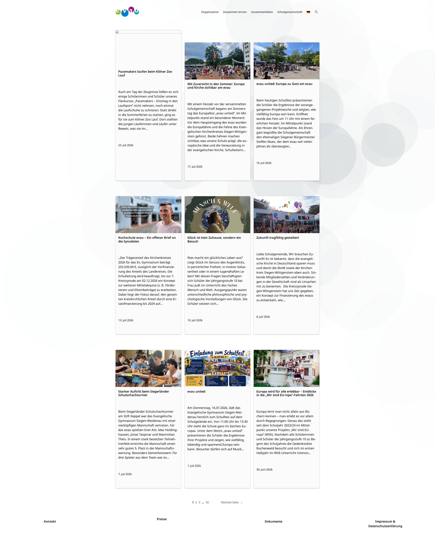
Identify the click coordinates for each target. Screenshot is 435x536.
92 (207, 502)
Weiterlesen (128, 57)
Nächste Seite (232, 502)
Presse (162, 519)
